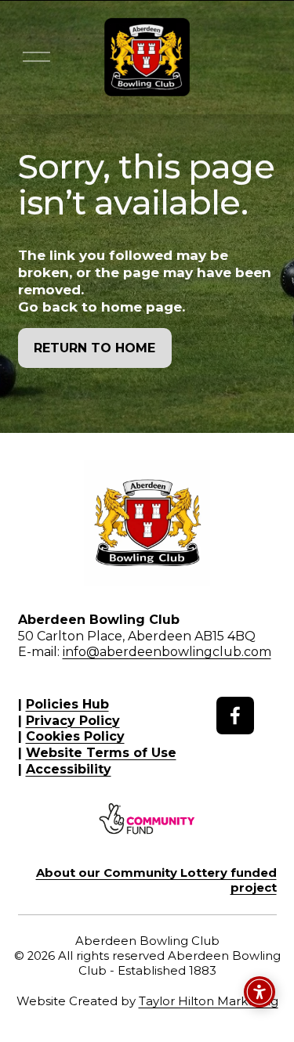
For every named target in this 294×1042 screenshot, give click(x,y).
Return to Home (94, 348)
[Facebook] (235, 715)
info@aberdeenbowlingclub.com (167, 651)
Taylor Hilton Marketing (208, 1001)
